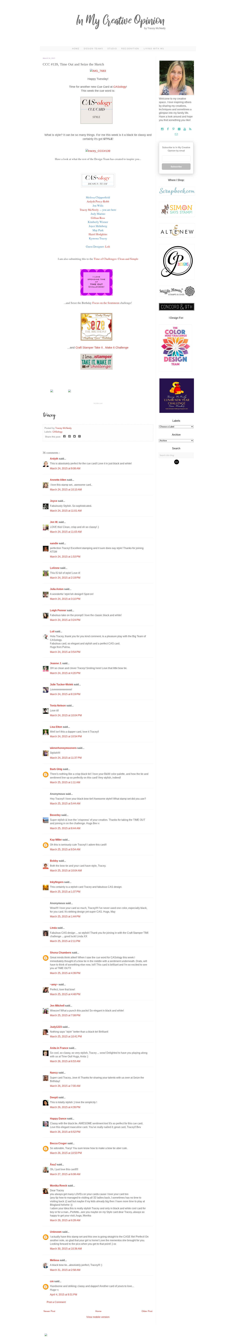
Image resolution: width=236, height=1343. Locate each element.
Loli (107, 246)
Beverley (55, 815)
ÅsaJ (53, 1164)
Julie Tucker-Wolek (62, 684)
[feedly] (190, 129)
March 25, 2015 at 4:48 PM (65, 994)
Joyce (54, 501)
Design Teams (93, 49)
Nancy (54, 1072)
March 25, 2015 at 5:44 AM (65, 803)
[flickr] (179, 129)
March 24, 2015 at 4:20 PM (65, 673)
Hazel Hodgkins (98, 234)
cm (52, 1281)
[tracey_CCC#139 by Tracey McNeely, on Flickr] (97, 150)
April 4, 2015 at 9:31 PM (63, 1294)
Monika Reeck (59, 1185)
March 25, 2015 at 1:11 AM (65, 782)
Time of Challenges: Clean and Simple (116, 259)
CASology (119, 86)
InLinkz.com (98, 403)
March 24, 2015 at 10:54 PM (66, 736)
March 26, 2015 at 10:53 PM (66, 1153)
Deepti (54, 1097)
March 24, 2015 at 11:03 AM (66, 531)
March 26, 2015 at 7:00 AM (65, 1086)
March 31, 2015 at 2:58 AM (65, 1270)
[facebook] (168, 129)
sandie (54, 543)
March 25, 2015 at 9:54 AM (65, 849)
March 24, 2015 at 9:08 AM (65, 468)
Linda (53, 927)
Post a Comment (56, 1302)
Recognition (130, 49)
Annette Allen (58, 479)
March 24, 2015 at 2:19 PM (65, 577)
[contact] (176, 134)
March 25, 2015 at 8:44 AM (65, 828)
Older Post (147, 1311)
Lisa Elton (56, 727)
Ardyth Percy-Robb (98, 201)
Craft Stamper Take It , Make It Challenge (101, 347)
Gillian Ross (98, 218)
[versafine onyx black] (69, 391)
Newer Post (49, 1311)
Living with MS (154, 49)
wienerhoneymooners (63, 748)
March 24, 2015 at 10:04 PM (66, 715)
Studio (112, 49)
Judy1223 (56, 1027)
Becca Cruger (58, 1143)
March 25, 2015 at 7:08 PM (65, 1015)
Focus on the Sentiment (105, 303)
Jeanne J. (56, 663)
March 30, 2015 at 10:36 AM (66, 1248)
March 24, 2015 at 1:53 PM (65, 556)
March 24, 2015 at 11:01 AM (66, 510)
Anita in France (59, 1048)
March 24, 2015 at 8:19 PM (65, 694)
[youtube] (185, 129)
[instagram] (162, 129)
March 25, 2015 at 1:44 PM (65, 916)
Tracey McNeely (89, 210)
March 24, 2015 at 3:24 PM (65, 620)
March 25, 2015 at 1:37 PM (65, 891)
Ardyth (54, 458)
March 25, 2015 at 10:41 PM (66, 1036)
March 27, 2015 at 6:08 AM (65, 1174)
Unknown (56, 1232)
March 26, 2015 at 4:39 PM (65, 1107)
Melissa (55, 1260)
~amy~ (54, 984)
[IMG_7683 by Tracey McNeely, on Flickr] (98, 70)
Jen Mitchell (57, 1005)
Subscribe (176, 166)
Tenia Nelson (58, 705)
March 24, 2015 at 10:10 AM (66, 489)
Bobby (54, 860)
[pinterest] (174, 129)
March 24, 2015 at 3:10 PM (65, 598)
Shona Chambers (61, 952)
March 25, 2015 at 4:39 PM (65, 973)
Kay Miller (56, 839)
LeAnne (55, 568)
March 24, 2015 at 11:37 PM (66, 757)
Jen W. (54, 522)
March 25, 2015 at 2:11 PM (65, 941)
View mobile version (97, 1317)
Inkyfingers (57, 882)
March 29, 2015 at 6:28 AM (65, 1220)
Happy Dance (58, 1118)
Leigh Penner (58, 610)
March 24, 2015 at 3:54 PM (65, 652)
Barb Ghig (56, 769)
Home (75, 49)
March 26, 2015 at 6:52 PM (65, 1132)
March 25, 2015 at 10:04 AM (66, 870)
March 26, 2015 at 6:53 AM (65, 1061)
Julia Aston (57, 589)
